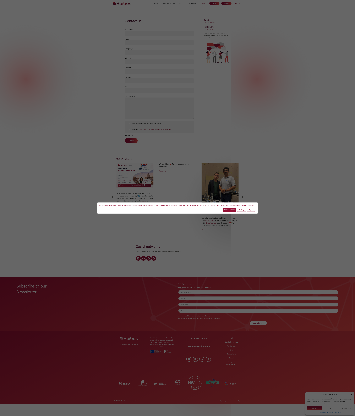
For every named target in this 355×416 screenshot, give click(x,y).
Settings (242, 210)
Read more (251, 205)
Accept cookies (229, 210)
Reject (251, 210)
